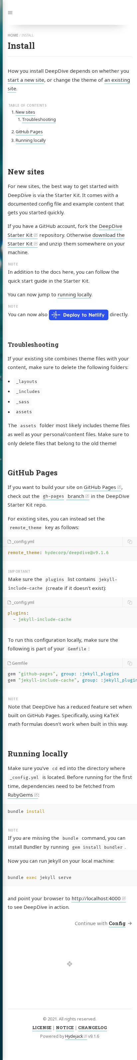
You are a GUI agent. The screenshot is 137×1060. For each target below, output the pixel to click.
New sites (25, 112)
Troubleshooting (39, 119)
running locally (74, 294)
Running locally (31, 140)
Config (117, 923)
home (13, 35)
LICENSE (42, 1027)
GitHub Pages (29, 132)
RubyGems (20, 794)
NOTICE (65, 1027)
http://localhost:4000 (96, 898)
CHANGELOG (92, 1027)
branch (63, 496)
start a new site (26, 79)
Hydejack (74, 1036)
